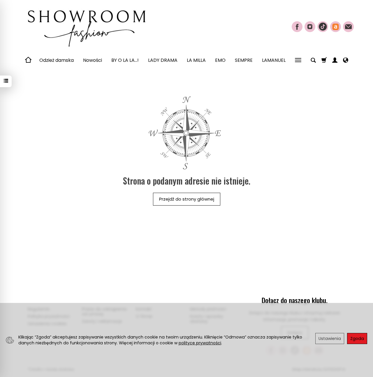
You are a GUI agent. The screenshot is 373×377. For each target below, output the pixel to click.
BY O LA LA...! (125, 60)
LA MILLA (196, 60)
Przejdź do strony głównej (186, 199)
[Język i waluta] (345, 60)
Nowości (92, 60)
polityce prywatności (200, 343)
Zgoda (357, 338)
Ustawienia (330, 338)
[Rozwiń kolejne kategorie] (298, 60)
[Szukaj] (313, 60)
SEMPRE (244, 60)
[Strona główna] (86, 26)
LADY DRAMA (162, 60)
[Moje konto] (334, 60)
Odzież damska (56, 60)
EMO (220, 60)
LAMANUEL (274, 60)
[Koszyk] (324, 60)
